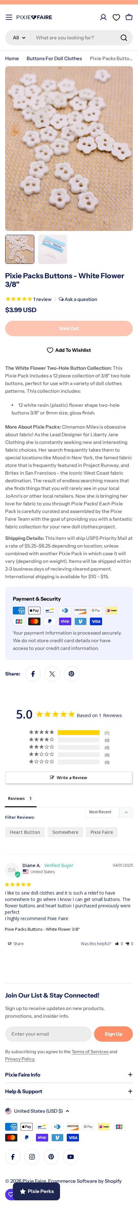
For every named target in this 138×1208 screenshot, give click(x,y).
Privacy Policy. (20, 1059)
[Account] (103, 17)
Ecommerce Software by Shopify (85, 1181)
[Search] (124, 38)
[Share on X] (52, 674)
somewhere (65, 832)
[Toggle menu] (9, 17)
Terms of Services (90, 1051)
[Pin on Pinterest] (71, 674)
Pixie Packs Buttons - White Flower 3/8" (42, 929)
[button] (119, 943)
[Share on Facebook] (33, 674)
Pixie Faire (102, 832)
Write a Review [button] (72, 777)
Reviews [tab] (16, 798)
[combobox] (69, 37)
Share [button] (18, 943)
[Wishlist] (116, 17)
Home (12, 58)
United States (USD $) (38, 1111)
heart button (25, 832)
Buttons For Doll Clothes (54, 58)
